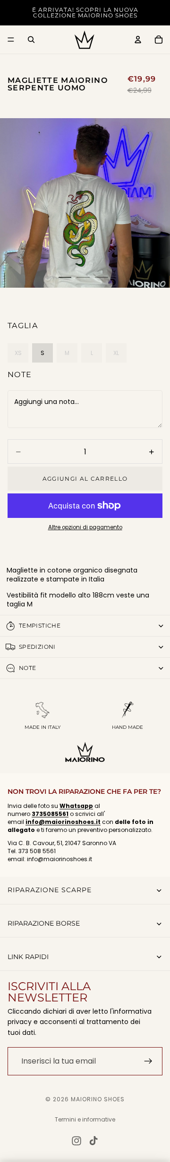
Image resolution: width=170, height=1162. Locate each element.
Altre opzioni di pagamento (85, 527)
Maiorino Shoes (98, 1099)
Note (20, 374)
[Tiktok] (93, 1140)
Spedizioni (37, 646)
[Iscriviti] (148, 1061)
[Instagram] (76, 1140)
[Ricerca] (31, 39)
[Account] (138, 39)
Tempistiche (39, 625)
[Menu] (11, 39)
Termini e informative (85, 1119)
